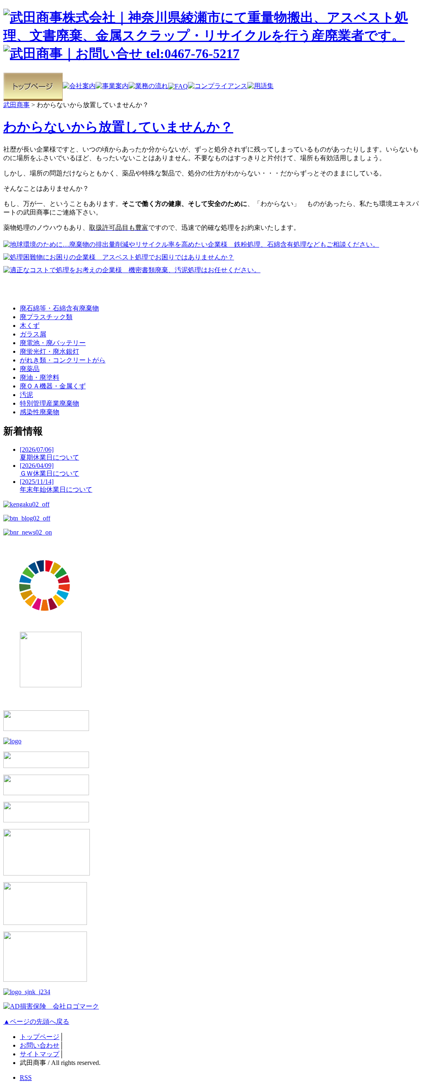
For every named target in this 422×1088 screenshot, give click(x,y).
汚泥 (26, 394)
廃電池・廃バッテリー (53, 342)
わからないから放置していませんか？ (118, 126)
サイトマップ (39, 1054)
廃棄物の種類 (33, 289)
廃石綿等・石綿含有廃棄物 (59, 308)
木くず (30, 325)
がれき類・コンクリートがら (63, 360)
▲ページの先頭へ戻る (36, 1021)
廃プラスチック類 (46, 316)
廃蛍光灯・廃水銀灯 (49, 351)
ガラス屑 (33, 334)
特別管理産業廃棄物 (49, 403)
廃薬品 (30, 368)
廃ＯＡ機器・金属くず (53, 386)
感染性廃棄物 (39, 412)
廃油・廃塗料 (39, 377)
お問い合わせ (39, 1045)
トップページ (39, 1036)
